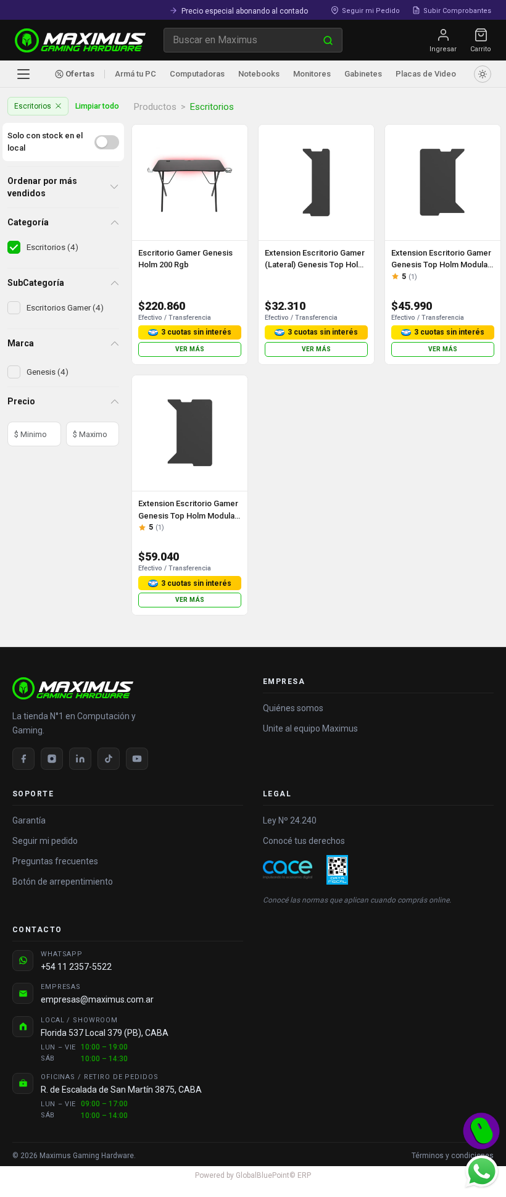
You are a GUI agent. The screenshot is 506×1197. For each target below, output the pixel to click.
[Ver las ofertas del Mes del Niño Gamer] (481, 1130)
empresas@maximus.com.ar (97, 999)
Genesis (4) (47, 372)
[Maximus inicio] (127, 688)
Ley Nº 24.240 (290, 820)
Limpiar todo (97, 106)
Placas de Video (426, 73)
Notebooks (259, 73)
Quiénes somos (293, 708)
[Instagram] (52, 759)
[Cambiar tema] (482, 74)
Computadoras (197, 73)
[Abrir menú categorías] (23, 74)
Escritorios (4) (52, 247)
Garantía (29, 820)
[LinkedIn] (80, 759)
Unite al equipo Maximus (310, 728)
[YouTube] (137, 759)
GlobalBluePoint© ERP (253, 1175)
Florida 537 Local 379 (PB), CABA (104, 1033)
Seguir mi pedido (45, 841)
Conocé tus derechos (304, 841)
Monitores (312, 73)
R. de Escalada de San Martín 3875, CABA (121, 1090)
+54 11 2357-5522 (76, 967)
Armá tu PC (135, 73)
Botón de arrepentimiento (62, 881)
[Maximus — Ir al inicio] (80, 40)
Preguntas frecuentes (55, 861)
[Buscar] (328, 40)
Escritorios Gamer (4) (65, 307)
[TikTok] (108, 759)
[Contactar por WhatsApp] (481, 1171)
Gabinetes (363, 73)
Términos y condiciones (453, 1155)
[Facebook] (23, 759)
